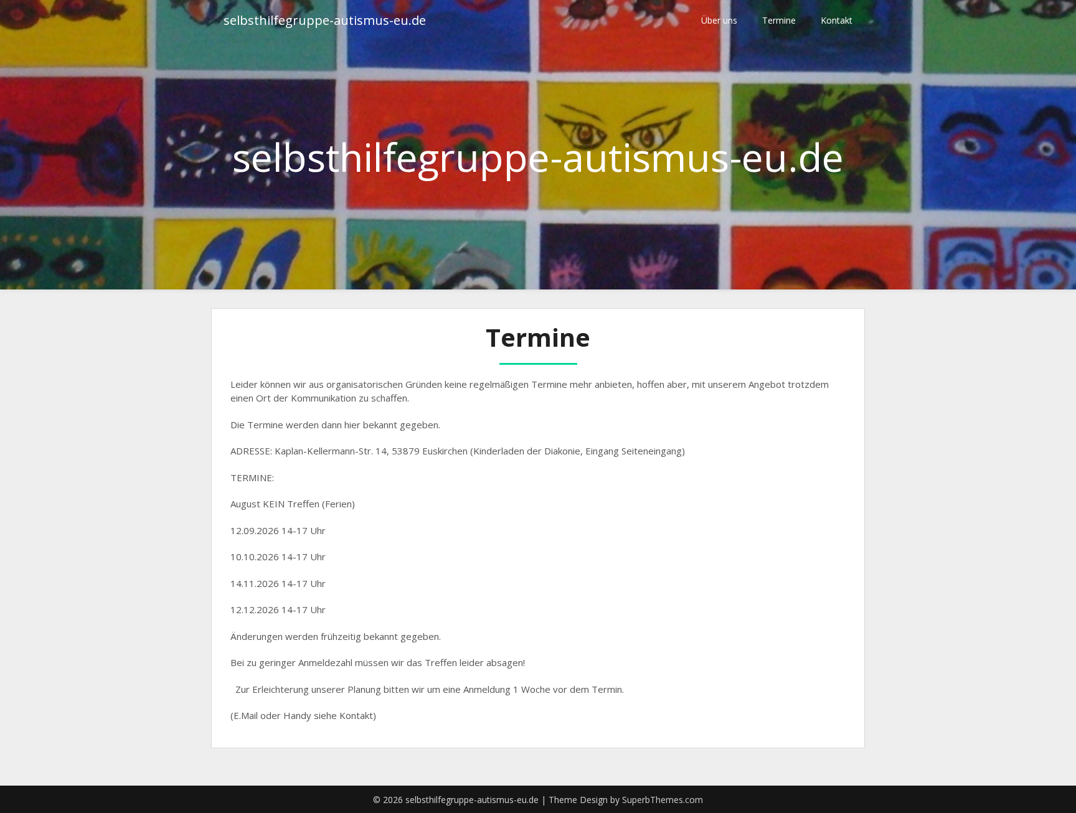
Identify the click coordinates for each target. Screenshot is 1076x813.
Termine (779, 20)
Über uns (719, 20)
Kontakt (836, 20)
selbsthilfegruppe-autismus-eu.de (325, 20)
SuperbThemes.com (662, 800)
